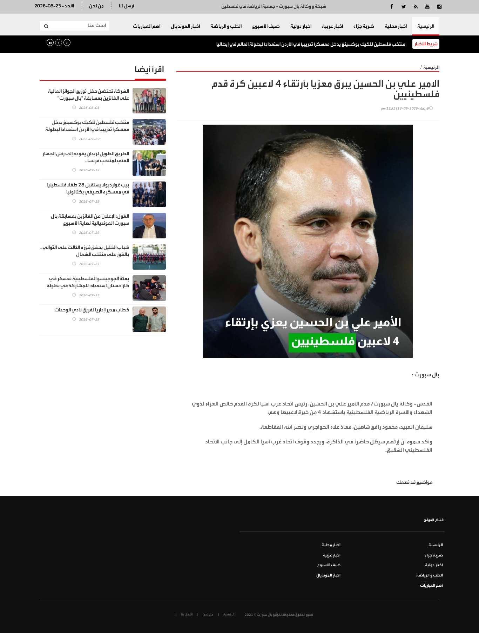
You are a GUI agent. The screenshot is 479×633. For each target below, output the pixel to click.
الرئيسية (425, 26)
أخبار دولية (300, 26)
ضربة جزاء (363, 26)
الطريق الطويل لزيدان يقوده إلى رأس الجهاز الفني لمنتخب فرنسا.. (85, 157)
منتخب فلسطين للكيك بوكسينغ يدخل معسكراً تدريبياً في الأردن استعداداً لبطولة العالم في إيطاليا (310, 44)
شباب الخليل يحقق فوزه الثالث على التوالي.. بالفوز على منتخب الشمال (84, 251)
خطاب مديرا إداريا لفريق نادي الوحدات (91, 310)
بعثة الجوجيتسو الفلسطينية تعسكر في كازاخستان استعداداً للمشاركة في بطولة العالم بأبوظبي (88, 286)
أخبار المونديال (185, 26)
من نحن (96, 5)
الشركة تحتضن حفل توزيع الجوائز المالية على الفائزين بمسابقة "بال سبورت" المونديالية (88, 98)
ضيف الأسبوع (266, 26)
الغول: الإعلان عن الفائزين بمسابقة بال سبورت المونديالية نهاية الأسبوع (90, 219)
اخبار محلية (396, 26)
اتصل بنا (187, 614)
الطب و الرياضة (226, 26)
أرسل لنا (126, 5)
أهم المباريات (146, 26)
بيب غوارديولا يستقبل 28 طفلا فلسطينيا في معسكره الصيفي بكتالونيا (88, 188)
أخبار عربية (332, 26)
